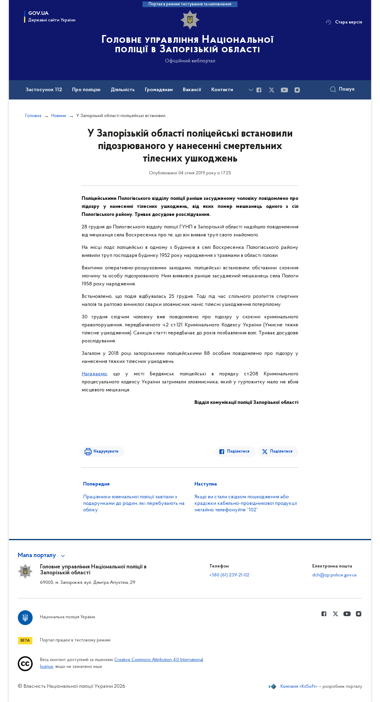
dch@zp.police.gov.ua (334, 575)
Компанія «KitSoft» (299, 686)
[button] (42, 555)
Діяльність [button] (123, 90)
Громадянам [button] (159, 90)
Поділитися (238, 451)
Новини (58, 115)
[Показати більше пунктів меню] (250, 89)
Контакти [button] (222, 90)
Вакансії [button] (192, 90)
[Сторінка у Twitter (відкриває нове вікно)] (271, 90)
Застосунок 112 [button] (44, 90)
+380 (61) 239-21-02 (229, 575)
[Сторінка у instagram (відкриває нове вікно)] (297, 90)
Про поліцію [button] (86, 90)
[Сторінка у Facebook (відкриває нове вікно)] (258, 90)
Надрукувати (106, 451)
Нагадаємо (94, 374)
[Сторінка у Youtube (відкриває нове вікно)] (284, 90)
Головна (33, 115)
